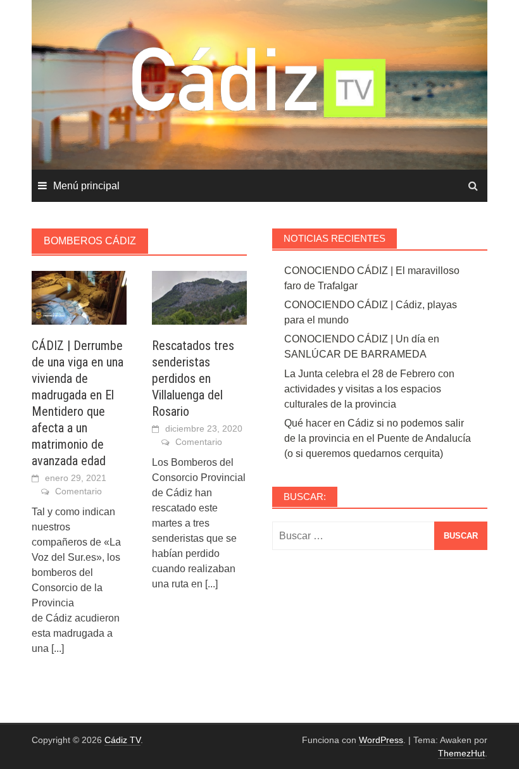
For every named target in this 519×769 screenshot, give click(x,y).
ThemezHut (461, 753)
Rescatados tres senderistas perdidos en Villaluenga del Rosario (193, 378)
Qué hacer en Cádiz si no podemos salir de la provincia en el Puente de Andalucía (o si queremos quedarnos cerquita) (377, 438)
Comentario (78, 491)
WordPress (381, 740)
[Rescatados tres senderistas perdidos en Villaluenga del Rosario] (199, 296)
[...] (57, 648)
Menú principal (86, 185)
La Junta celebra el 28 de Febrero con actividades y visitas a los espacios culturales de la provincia (369, 389)
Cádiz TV (122, 740)
